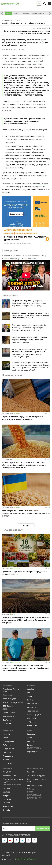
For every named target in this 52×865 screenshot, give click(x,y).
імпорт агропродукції (11, 258)
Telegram (7, 795)
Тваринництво (9, 716)
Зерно (8, 13)
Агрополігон (8, 695)
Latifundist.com (35, 768)
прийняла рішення (39, 183)
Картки (6, 759)
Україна (30, 689)
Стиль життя (8, 752)
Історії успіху (8, 748)
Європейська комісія (31, 255)
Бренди (30, 745)
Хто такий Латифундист (37, 775)
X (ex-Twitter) (8, 806)
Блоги (12, 614)
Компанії (31, 741)
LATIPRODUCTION (35, 798)
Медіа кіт (7, 772)
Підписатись (42, 828)
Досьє (29, 738)
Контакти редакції (34, 785)
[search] (44, 3)
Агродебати (8, 756)
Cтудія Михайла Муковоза (25, 859)
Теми (5, 709)
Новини (17, 413)
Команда (30, 789)
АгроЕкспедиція (9, 699)
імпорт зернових (29, 258)
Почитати (8, 730)
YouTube (6, 792)
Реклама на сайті (10, 775)
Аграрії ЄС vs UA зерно (11, 255)
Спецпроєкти (15, 568)
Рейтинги (7, 745)
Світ (29, 692)
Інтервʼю (6, 734)
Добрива (25, 13)
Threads (6, 810)
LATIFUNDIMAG (34, 795)
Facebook (7, 788)
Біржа (30, 792)
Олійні (16, 13)
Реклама (7, 768)
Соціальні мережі (12, 784)
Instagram (7, 799)
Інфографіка (32, 751)
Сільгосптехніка (37, 13)
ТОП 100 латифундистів (13, 702)
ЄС (43, 255)
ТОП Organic (8, 706)
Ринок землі (8, 723)
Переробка (31, 718)
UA (39, 3)
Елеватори (31, 707)
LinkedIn (6, 803)
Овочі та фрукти (34, 714)
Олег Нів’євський (35, 61)
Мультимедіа (34, 748)
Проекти (7, 685)
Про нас (30, 772)
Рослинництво (9, 713)
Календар (31, 734)
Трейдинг (7, 720)
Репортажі (7, 763)
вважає (25, 61)
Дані (29, 730)
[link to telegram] (4, 840)
